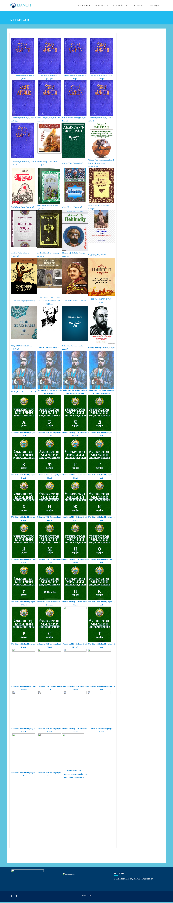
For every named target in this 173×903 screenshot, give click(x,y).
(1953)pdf (101, 347)
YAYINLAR (137, 5)
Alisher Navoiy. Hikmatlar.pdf (72, 207)
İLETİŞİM (154, 5)
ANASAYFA (84, 5)
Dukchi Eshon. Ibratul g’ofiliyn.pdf (22, 207)
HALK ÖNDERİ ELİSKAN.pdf (75, 301)
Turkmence (103, 255)
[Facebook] (11, 896)
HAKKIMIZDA (101, 5)
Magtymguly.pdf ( (94, 255)
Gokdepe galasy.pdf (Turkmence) (24, 301)
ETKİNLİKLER (120, 5)
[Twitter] (16, 896)
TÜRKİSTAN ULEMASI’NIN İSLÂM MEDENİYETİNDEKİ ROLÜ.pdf (49, 301)
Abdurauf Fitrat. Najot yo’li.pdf (72, 163)
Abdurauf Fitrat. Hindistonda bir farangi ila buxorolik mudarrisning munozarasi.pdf (101, 163)
